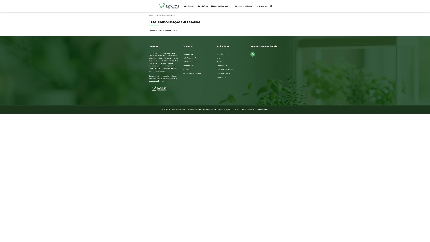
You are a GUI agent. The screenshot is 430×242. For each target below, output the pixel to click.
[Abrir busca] (271, 6)
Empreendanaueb (262, 109)
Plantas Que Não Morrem (221, 6)
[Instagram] (252, 54)
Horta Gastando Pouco (243, 6)
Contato (219, 62)
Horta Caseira (188, 6)
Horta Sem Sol (261, 6)
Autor (218, 58)
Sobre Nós (220, 54)
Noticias (186, 69)
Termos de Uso (222, 66)
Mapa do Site (221, 77)
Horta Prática (203, 6)
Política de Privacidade (225, 69)
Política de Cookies (223, 73)
